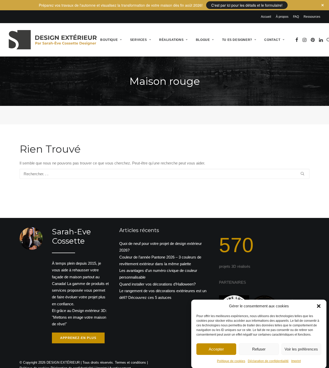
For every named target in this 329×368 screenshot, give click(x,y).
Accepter (216, 349)
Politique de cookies (231, 361)
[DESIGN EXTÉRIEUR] (53, 39)
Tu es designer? (237, 40)
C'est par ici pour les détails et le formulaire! (246, 5)
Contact (272, 40)
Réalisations (171, 40)
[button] (318, 306)
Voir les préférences (301, 349)
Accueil (266, 17)
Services (138, 40)
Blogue (203, 40)
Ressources (312, 17)
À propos (282, 17)
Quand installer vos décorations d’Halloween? (157, 284)
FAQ (296, 17)
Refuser (259, 349)
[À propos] (60, 285)
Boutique (109, 40)
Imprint (296, 361)
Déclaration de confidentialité (268, 361)
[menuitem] (267, 16)
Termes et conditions (130, 362)
